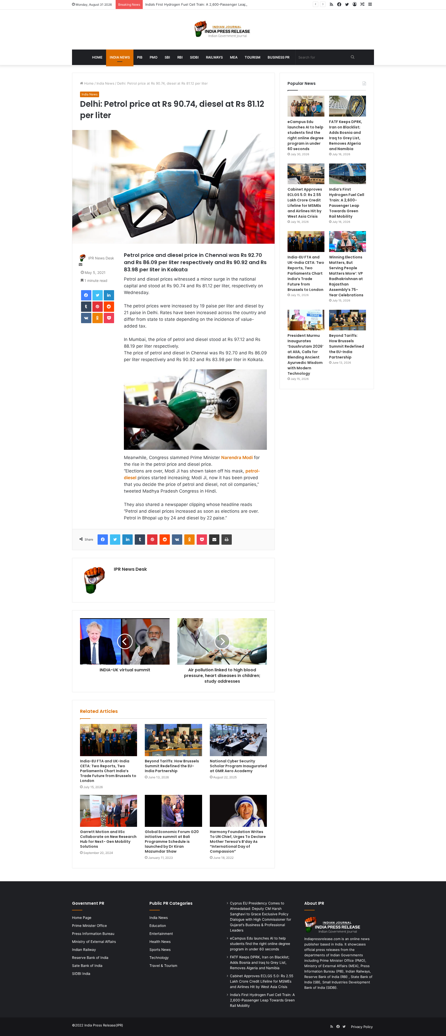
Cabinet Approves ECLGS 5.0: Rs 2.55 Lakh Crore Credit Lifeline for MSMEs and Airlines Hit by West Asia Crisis (305, 203)
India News (120, 57)
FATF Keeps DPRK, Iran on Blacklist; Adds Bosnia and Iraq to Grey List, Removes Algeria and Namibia (345, 135)
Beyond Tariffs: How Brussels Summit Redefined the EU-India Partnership (172, 765)
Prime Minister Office (89, 926)
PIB (139, 57)
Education (157, 926)
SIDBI (194, 57)
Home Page (81, 918)
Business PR (278, 57)
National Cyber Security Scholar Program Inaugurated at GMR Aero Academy (238, 765)
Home (97, 57)
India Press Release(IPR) (103, 1025)
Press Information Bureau (93, 934)
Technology (159, 958)
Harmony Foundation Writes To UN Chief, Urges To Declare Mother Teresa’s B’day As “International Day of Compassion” (238, 841)
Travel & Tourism (163, 966)
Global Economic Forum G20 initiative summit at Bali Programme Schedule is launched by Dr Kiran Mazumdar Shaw (172, 841)
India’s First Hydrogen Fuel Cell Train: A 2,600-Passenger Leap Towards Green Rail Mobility (218, 4)
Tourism (252, 57)
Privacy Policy (362, 1027)
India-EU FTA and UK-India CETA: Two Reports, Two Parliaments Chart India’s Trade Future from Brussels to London (108, 770)
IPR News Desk (101, 258)
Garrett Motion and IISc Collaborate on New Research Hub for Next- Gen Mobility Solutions (108, 839)
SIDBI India (81, 974)
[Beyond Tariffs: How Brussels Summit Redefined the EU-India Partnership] (173, 740)
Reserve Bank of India (90, 958)
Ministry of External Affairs (94, 942)
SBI (167, 57)
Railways (214, 57)
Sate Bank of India (87, 966)
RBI (180, 57)
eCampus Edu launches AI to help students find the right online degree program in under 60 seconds (306, 135)
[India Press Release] (223, 29)
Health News (160, 942)
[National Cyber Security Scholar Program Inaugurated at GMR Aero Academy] (238, 740)
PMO (153, 57)
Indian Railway (84, 950)
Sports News (160, 950)
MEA (233, 57)
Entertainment (161, 934)
